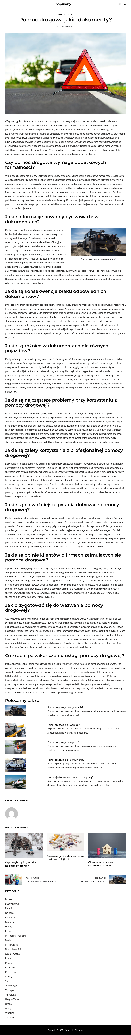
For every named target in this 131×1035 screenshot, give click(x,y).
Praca (8, 958)
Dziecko (9, 912)
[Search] (125, 4)
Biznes (8, 899)
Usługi (8, 1008)
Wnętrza (9, 1012)
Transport (10, 990)
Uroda (8, 1003)
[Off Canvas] (6, 4)
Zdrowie (9, 1017)
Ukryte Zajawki (13, 999)
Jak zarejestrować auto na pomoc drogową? (70, 777)
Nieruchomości (13, 949)
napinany (63, 4)
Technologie (11, 985)
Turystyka (10, 994)
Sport (8, 981)
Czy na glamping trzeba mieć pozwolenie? (21, 864)
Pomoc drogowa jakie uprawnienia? (65, 759)
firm (18, 179)
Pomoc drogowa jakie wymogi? (63, 742)
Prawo (8, 962)
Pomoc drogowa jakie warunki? (63, 724)
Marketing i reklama (16, 935)
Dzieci (8, 908)
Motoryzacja (65, 14)
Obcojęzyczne (12, 953)
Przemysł (10, 967)
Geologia (10, 921)
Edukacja (10, 917)
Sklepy (8, 976)
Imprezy (9, 931)
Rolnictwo (10, 972)
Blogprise (79, 1030)
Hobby (8, 926)
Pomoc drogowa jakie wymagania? (65, 707)
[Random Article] (120, 4)
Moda (8, 940)
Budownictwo (12, 903)
